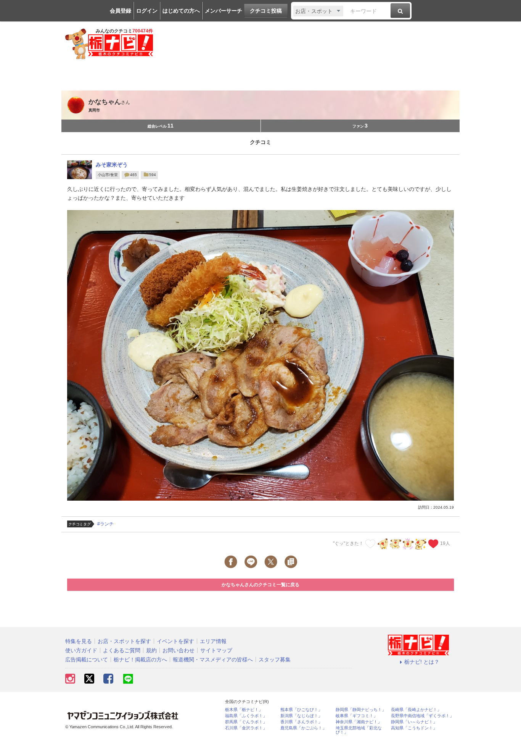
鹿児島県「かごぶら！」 (303, 728)
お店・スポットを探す (124, 641)
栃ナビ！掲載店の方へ (140, 659)
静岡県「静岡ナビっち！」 (361, 710)
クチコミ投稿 (266, 11)
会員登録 (120, 11)
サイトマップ (216, 650)
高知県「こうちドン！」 (414, 728)
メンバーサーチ (223, 11)
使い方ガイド (81, 650)
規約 (151, 650)
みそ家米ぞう (112, 165)
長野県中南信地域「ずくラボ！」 (422, 716)
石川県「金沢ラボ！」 (246, 728)
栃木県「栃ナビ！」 (244, 710)
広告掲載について (86, 659)
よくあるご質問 (121, 650)
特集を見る (78, 641)
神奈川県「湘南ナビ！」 (359, 722)
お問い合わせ (178, 650)
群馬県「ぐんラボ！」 (246, 722)
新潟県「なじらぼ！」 (301, 716)
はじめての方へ (181, 11)
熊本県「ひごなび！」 (301, 710)
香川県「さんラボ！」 (301, 722)
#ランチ (105, 524)
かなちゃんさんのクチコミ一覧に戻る (260, 584)
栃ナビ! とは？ (421, 662)
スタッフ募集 (275, 659)
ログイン (147, 11)
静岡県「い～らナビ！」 (414, 722)
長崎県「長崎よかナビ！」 (416, 710)
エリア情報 (213, 641)
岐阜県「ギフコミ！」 (357, 716)
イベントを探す (175, 641)
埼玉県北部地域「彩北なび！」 (359, 730)
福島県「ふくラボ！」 (246, 716)
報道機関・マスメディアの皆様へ (213, 659)
